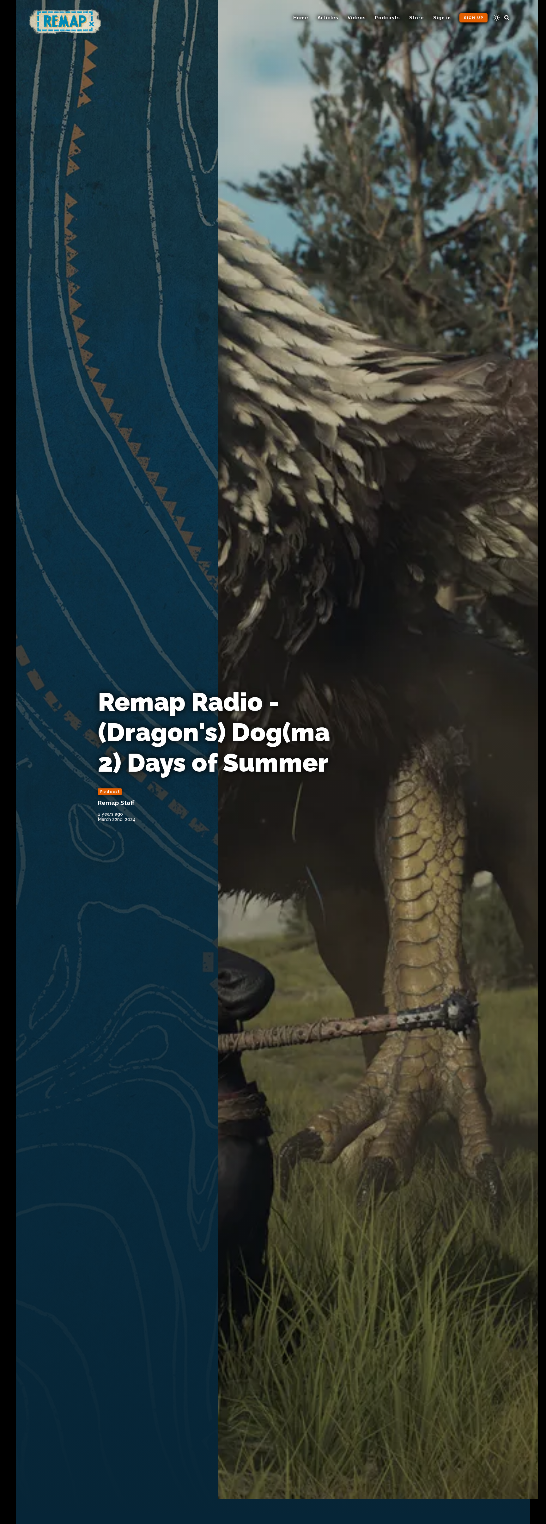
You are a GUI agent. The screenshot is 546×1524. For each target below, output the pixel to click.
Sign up (474, 18)
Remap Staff (116, 802)
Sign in (442, 18)
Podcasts (387, 18)
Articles (328, 18)
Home (301, 18)
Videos (357, 18)
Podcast (110, 792)
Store (416, 18)
